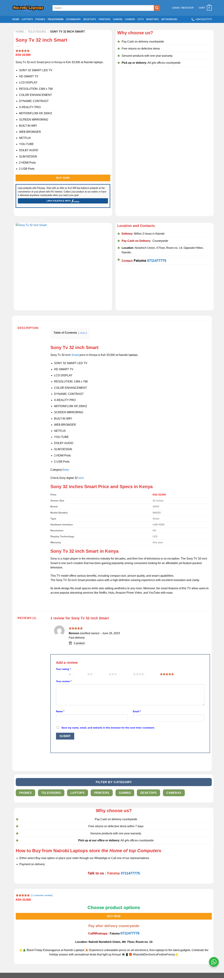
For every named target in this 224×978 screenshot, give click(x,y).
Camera (130, 19)
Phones (40, 19)
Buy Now (62, 177)
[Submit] (157, 8)
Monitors (152, 19)
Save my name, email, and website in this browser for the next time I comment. (108, 727)
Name (60, 711)
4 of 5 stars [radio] (126, 674)
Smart (75, 354)
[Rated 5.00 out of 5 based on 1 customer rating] (63, 50)
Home (15, 19)
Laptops (27, 19)
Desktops (89, 19)
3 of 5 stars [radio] (101, 674)
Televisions (56, 19)
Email (137, 711)
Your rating (63, 669)
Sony (65, 469)
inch (81, 477)
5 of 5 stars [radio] (153, 674)
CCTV (141, 19)
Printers (105, 19)
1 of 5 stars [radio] (61, 674)
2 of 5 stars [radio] (80, 674)
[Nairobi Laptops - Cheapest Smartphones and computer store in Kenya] (29, 8)
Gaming (118, 19)
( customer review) (42, 895)
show (82, 333)
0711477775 (156, 260)
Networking (169, 19)
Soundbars (73, 19)
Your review (63, 681)
